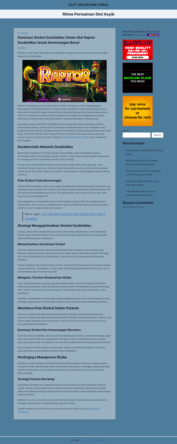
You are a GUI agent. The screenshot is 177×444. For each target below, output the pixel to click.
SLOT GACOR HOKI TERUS (92, 440)
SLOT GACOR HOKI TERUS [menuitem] (76, 137)
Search (126, 130)
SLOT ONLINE (23, 33)
